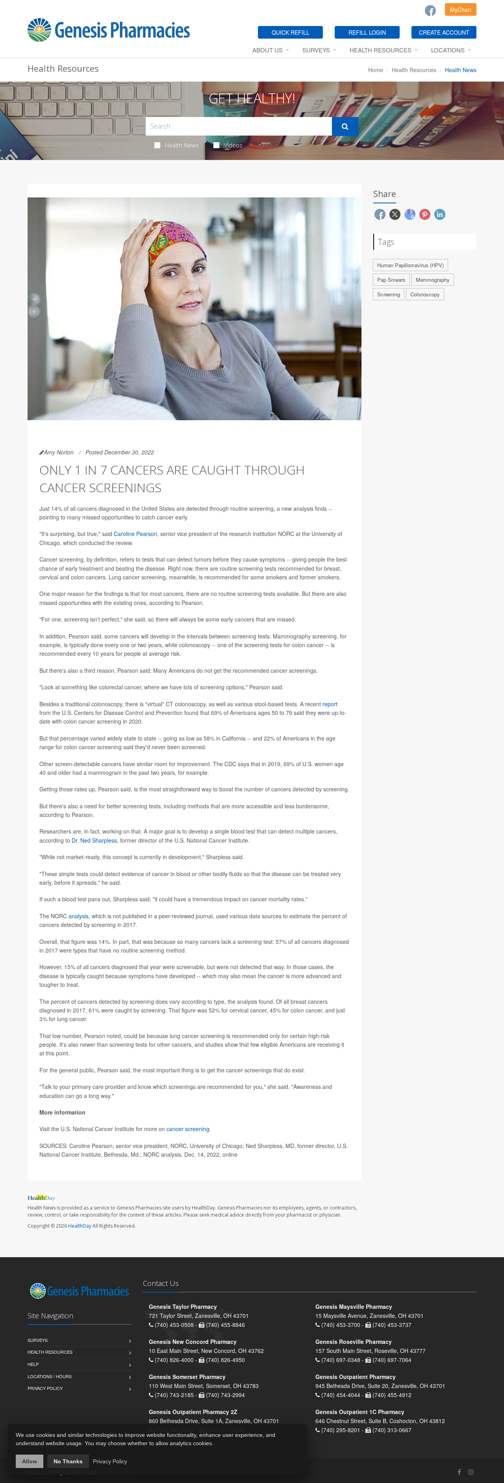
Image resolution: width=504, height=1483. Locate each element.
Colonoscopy (425, 294)
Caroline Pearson (135, 534)
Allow (29, 1461)
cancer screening (188, 1129)
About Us (267, 50)
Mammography (433, 279)
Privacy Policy (45, 1388)
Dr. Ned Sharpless (94, 840)
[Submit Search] (345, 126)
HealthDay (79, 1225)
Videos (233, 145)
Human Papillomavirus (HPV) (410, 265)
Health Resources (380, 50)
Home (375, 70)
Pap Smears (391, 279)
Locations (448, 50)
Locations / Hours (50, 1376)
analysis (79, 916)
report (329, 704)
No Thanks (68, 1461)
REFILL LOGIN (367, 32)
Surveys (316, 50)
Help (33, 1364)
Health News (182, 145)
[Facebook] (430, 10)
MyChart (460, 9)
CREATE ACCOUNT (444, 32)
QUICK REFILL (290, 32)
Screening (388, 294)
